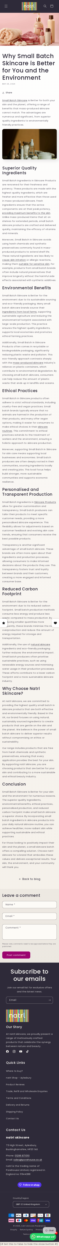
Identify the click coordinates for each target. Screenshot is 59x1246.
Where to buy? (14, 1071)
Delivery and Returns (17, 1104)
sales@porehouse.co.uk (27, 1159)
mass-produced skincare (28, 362)
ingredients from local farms (19, 311)
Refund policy (26, 1229)
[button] (6, 6)
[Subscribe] (49, 1000)
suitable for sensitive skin (34, 263)
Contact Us (12, 1118)
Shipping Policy (14, 1111)
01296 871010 (22, 1155)
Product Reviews (15, 1084)
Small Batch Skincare (14, 100)
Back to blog (31, 879)
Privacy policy (42, 1229)
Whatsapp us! (45, 1236)
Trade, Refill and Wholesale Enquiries (27, 1091)
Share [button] (9, 92)
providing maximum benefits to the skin (26, 213)
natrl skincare (27, 1226)
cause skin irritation (14, 259)
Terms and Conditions (18, 1098)
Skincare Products (45, 502)
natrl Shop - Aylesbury (18, 1077)
